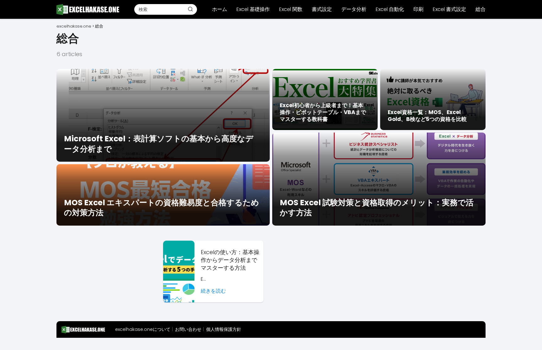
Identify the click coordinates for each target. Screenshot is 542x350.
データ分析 (353, 9)
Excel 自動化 (390, 9)
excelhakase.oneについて (142, 329)
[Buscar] (190, 9)
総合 (481, 9)
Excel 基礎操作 (253, 9)
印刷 (418, 9)
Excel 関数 (290, 9)
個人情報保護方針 (223, 329)
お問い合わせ (188, 329)
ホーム (219, 9)
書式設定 (322, 9)
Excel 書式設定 (449, 9)
